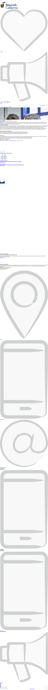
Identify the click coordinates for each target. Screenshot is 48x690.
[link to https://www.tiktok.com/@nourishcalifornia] (0, 685)
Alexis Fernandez (2, 120)
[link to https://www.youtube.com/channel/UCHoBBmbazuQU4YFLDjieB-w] (0, 686)
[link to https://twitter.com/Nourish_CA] (0, 683)
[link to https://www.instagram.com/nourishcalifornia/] (0, 684)
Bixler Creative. (32, 688)
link (7, 139)
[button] (2, 257)
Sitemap (6, 687)
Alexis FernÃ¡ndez (13, 140)
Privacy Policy (2, 687)
